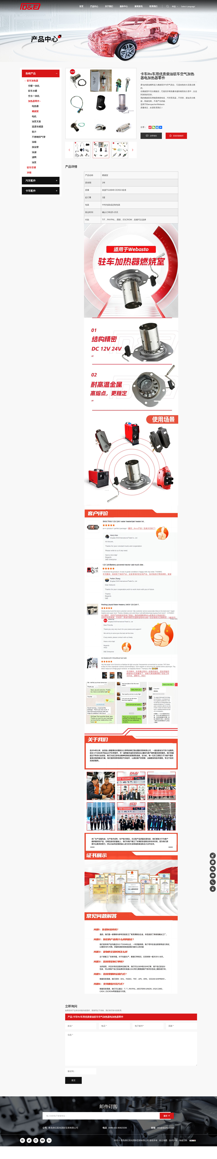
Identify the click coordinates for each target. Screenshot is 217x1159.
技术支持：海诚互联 (178, 1140)
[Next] (132, 150)
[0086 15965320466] (213, 862)
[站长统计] (192, 1140)
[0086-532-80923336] (213, 882)
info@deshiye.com (165, 1128)
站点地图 (163, 1140)
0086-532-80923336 (117, 1128)
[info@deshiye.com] (213, 876)
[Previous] (69, 150)
